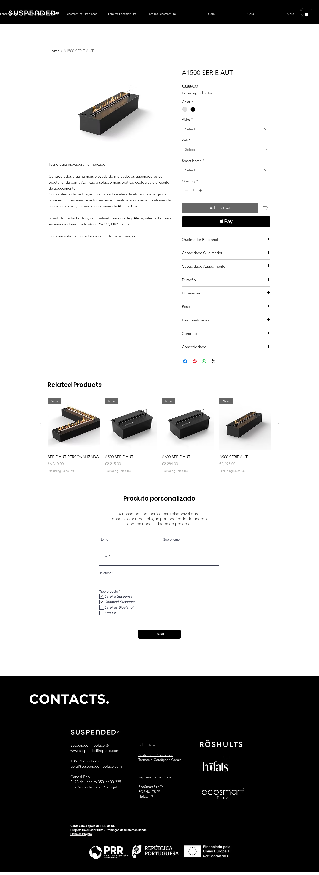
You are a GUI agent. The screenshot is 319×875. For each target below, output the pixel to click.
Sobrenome (171, 539)
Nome (104, 539)
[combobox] (226, 129)
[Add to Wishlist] (265, 208)
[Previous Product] (40, 424)
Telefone (105, 573)
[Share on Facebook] (185, 361)
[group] (159, 435)
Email (104, 556)
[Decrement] (186, 190)
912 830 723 (89, 761)
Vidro (187, 119)
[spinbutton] (193, 190)
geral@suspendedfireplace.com (96, 766)
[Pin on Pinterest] (195, 361)
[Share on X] (214, 361)
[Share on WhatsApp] (204, 361)
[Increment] (201, 190)
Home (54, 51)
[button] (304, 14)
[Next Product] (279, 424)
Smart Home (193, 160)
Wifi (186, 140)
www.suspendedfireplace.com (94, 750)
